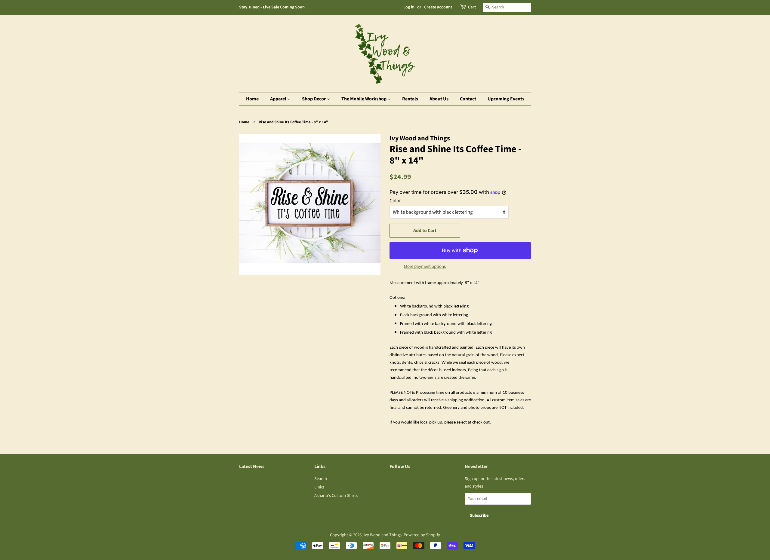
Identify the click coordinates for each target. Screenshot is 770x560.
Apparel (278, 99)
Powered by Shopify (422, 535)
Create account (438, 7)
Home (252, 99)
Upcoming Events (506, 99)
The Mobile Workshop (364, 99)
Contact (468, 99)
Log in (408, 7)
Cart (472, 7)
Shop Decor (314, 99)
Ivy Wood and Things (383, 535)
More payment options (425, 266)
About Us (439, 99)
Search (320, 479)
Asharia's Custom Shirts (336, 495)
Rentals (410, 99)
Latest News (251, 466)
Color (395, 200)
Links (319, 487)
